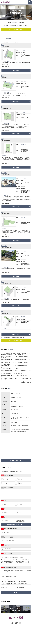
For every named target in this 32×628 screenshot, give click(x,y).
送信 (15, 592)
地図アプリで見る (15, 460)
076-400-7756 (17, 622)
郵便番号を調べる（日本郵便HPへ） (15, 524)
